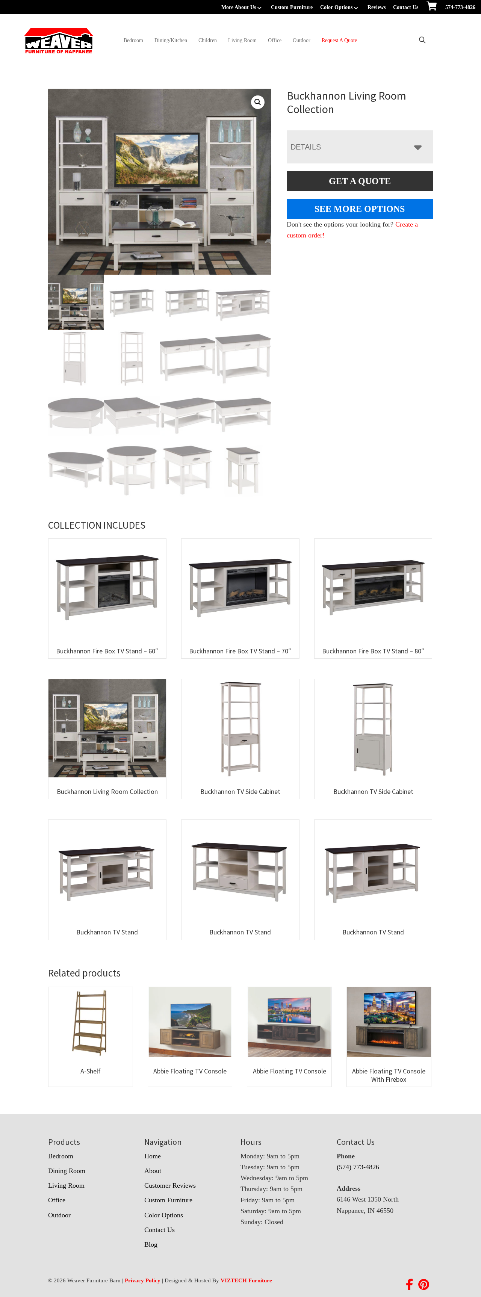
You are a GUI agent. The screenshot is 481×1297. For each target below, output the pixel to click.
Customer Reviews (170, 1185)
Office (274, 40)
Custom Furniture (292, 7)
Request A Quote (339, 40)
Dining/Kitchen (170, 40)
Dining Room (66, 1171)
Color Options (336, 7)
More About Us (238, 7)
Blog (150, 1244)
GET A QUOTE (360, 181)
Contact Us (405, 7)
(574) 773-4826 (358, 1167)
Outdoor (301, 40)
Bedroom (133, 40)
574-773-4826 (460, 7)
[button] (258, 102)
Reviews (377, 7)
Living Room (242, 40)
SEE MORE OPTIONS (360, 209)
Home (152, 1156)
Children (207, 40)
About (152, 1171)
